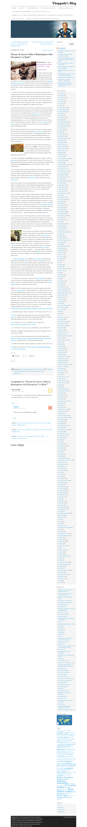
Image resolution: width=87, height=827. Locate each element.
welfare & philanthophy (63, 556)
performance (60, 397)
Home (14, 8)
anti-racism (60, 115)
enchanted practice (63, 746)
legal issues (60, 329)
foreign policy (61, 248)
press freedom (61, 427)
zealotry (60, 580)
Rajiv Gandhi (61, 448)
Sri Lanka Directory (62, 668)
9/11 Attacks (61, 93)
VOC (59, 547)
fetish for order (67, 747)
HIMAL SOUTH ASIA (63, 612)
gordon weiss (61, 254)
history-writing (61, 753)
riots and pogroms (62, 464)
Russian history (61, 468)
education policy (61, 219)
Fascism (60, 244)
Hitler (59, 272)
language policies (61, 323)
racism (59, 441)
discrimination (61, 207)
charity (62, 740)
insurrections (61, 299)
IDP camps (60, 276)
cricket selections (61, 189)
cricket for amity (61, 187)
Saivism (60, 472)
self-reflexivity (61, 478)
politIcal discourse (62, 411)
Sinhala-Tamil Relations (23, 371)
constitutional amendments (63, 181)
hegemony (60, 749)
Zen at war (60, 582)
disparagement (61, 209)
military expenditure (62, 360)
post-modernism (61, 769)
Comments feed (61, 809)
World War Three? (62, 578)
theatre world (61, 517)
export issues (61, 242)
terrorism (60, 511)
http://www (13, 317)
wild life (60, 560)
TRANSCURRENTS (62, 696)
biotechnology (61, 140)
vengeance (60, 543)
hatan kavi (60, 260)
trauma (59, 529)
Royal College (61, 466)
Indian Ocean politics (62, 291)
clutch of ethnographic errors (21, 259)
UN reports (60, 537)
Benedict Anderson (67, 735)
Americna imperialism (62, 109)
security (60, 476)
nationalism (60, 368)
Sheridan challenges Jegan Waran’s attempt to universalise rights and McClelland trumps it (20, 44)
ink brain (60, 622)
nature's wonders (61, 370)
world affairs (61, 566)
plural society (61, 407)
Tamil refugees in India (67, 793)
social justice (61, 484)
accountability (61, 97)
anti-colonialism (63, 731)
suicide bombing (61, 492)
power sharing (61, 421)
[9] (11, 343)
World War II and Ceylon (63, 574)
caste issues (60, 156)
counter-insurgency (62, 185)
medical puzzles (61, 352)
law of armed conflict (62, 325)
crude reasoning (65, 744)
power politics (61, 419)
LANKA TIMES (61, 630)
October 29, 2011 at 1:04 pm (19, 408)
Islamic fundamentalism (63, 305)
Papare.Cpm (60, 643)
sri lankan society (61, 490)
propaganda (60, 431)
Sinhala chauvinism (65, 777)
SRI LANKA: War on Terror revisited (66, 678)
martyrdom (60, 346)
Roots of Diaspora (62, 649)
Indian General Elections (63, 289)
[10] (12, 347)
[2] (12, 312)
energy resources (61, 229)
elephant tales (61, 225)
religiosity (60, 456)
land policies (60, 319)
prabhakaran (60, 423)
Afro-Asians (61, 103)
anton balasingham (62, 117)
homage (68, 753)
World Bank (60, 568)
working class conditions (63, 564)
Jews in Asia (61, 309)
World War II (61, 572)
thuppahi (16, 407)
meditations (60, 354)
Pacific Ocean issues (62, 380)
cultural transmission (62, 193)
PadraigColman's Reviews (63, 641)
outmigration (61, 378)
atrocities (60, 132)
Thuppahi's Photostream (63, 690)
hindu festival (65, 751)
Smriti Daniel (61, 658)
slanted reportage (61, 482)
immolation (60, 285)
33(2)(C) (65, 730)
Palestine (60, 386)
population (60, 413)
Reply (13, 403)
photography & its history (63, 401)
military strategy (61, 362)
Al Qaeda (60, 105)
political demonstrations (63, 409)
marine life (60, 344)
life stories (33, 369)
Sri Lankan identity (66, 786)
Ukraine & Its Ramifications (64, 535)
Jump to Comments (47, 50)
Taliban (59, 499)
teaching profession (62, 509)
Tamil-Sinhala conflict (65, 790)
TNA (59, 519)
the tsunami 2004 (61, 515)
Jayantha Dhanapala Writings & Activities (66, 624)
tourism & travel (61, 525)
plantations (60, 405)
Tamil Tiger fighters (35, 371)
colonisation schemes (62, 172)
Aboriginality (61, 95)
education (60, 217)
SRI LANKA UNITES (63, 676)
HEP (59, 262)
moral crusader (43, 122)
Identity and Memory (62, 616)
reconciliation (61, 450)
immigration (60, 282)
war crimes (60, 552)
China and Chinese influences (64, 164)
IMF (59, 278)
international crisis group (61, 758)
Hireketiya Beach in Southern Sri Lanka (66, 77)
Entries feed (60, 807)
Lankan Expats (61, 632)
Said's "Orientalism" (67, 775)
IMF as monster (61, 280)
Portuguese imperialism (63, 415)
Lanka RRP (60, 628)
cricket (58, 744)
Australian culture (62, 134)
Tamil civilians (61, 501)
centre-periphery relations (63, 158)
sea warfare (60, 474)
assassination (66, 732)
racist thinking (61, 443)
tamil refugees (61, 505)
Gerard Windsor (45, 247)
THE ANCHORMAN (63, 686)
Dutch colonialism (62, 213)
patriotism (60, 393)
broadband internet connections (65, 739)
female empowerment (25, 369)
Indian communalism (69, 756)
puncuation (60, 439)
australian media (61, 136)
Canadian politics (61, 154)
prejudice (69, 768)
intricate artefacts (61, 301)
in (32, 177)
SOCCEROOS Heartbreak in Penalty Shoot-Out (31, 11)
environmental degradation (63, 232)
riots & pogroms (61, 774)
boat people (64, 737)
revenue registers (61, 462)
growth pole (60, 258)
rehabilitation (61, 454)
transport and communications (64, 527)
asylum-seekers (61, 130)
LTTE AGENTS (61, 634)
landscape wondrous (62, 321)
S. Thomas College (62, 470)
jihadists (60, 313)
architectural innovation (63, 124)
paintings (60, 384)
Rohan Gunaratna (68, 773)
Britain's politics (61, 144)
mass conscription (62, 348)
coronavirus (60, 183)
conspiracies (60, 179)
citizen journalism (62, 166)
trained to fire (44, 235)
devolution (60, 203)
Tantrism (69, 795)
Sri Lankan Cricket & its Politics (64, 680)
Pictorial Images (48, 8)
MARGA (60, 636)
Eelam (59, 221)
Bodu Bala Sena (61, 142)
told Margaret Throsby (46, 204)
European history (61, 238)
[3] (12, 315)
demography (60, 201)
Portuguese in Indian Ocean (64, 417)
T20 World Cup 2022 (62, 494)
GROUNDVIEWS (62, 606)
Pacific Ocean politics (62, 382)
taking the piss (61, 496)
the (38, 131)
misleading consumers (61, 763)
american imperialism (62, 107)
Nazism (73, 763)
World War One (61, 576)
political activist (65, 766)
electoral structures (62, 223)
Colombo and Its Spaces (63, 170)
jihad (59, 311)
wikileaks (60, 558)
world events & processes (63, 570)
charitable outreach (62, 160)
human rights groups (63, 754)
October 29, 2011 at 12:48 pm (18, 391)
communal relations (62, 176)
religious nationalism (62, 458)
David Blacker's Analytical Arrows (65, 600)
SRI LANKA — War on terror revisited (66, 662)
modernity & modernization (63, 364)
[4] (12, 322)
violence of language (62, 545)
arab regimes (61, 119)
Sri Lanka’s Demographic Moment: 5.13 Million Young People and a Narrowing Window (66, 59)
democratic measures (62, 199)
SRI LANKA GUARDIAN (64, 672)
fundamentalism (61, 250)
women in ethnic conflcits (63, 562)
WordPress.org (61, 811)
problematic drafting (60, 770)
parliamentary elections (63, 391)
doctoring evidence (62, 211)
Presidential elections (62, 425)
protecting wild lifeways (63, 433)
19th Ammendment (60, 730)
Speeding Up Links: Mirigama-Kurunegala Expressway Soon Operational (42, 15)
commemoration (68, 740)
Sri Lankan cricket (62, 486)
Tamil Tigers (62, 795)
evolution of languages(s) (63, 240)
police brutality (59, 766)
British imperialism (62, 148)
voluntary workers (62, 549)
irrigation (60, 303)
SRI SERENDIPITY (62, 682)
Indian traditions (61, 297)
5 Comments (49, 369)
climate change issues (62, 168)
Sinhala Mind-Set (65, 8)
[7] (30, 327)
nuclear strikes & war (62, 376)
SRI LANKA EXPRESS (63, 670)
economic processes (62, 215)
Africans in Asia (61, 101)
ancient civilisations (62, 111)
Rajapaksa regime (62, 446)
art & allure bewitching (63, 126)
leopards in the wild (62, 331)
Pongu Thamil (71, 766)
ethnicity (60, 236)
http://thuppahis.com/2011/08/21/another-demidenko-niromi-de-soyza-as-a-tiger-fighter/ (32, 308)
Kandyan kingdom (62, 317)
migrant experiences (62, 358)
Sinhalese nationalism (62, 781)
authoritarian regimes (62, 138)
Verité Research (61, 704)
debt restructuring (62, 197)
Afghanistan (60, 99)
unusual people (61, 541)
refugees (60, 452)
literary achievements (62, 340)
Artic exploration (61, 128)
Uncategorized (61, 539)
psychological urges (62, 435)
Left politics (60, 327)
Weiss (12, 124)
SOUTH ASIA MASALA (63, 660)
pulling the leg (61, 437)
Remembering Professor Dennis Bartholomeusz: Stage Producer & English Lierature (65, 84)
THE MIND (60, 688)
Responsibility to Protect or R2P (64, 460)
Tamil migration (61, 503)
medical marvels (61, 350)
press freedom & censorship (64, 429)
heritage (60, 264)
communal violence (61, 742)
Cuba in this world (62, 191)
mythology (68, 763)
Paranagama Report (62, 388)
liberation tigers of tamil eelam (64, 335)
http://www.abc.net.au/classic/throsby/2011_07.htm (23, 324)
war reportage (61, 554)
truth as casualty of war (63, 533)
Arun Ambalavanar (39, 259)
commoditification (62, 174)
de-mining (60, 195)
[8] (11, 336)
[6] (12, 327)
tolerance (60, 521)
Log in (59, 805)
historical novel (61, 270)
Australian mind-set (72, 734)
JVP (59, 315)
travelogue (60, 531)
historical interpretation (63, 268)
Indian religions (61, 295)
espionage (60, 234)
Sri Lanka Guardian (62, 674)
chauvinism (60, 162)
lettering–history (61, 333)
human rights (61, 274)
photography (61, 399)
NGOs (59, 374)
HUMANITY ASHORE (63, 614)
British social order (62, 150)
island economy (61, 307)
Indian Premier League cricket (64, 293)
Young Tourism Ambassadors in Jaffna (42, 18)
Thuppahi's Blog (64, 3)
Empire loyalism (61, 227)
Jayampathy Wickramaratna (67, 759)
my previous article (20, 290)
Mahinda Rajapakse (66, 761)
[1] (17, 298)
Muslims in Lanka (62, 366)
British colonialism (62, 146)
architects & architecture (63, 121)
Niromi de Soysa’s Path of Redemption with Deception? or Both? (31, 56)
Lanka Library (61, 626)
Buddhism (60, 152)
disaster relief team (62, 205)
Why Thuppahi (18, 18)
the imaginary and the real (63, 513)
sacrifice (60, 775)
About (21, 8)
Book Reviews (32, 8)
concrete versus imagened (71, 742)
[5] (44, 322)
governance (60, 256)
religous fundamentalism (71, 772)
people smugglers (62, 395)
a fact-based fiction (41, 278)
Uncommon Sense (62, 698)
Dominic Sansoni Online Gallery (65, 602)
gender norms (61, 252)
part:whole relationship (66, 764)
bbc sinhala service (60, 735)
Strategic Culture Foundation (64, 684)
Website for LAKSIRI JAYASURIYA (66, 709)
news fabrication (61, 372)
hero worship (69, 749)
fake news (62, 747)
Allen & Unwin (36, 114)
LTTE (37, 369)
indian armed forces (62, 287)
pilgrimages (60, 403)
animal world (61, 113)
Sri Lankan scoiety (62, 488)
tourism (60, 523)
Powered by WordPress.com (69, 817)
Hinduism (60, 266)
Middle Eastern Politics (63, 356)
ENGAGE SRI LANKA (63, 604)
